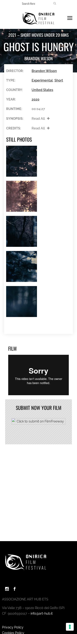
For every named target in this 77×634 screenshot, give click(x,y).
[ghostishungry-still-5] (21, 196)
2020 (35, 99)
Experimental (42, 80)
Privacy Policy (12, 627)
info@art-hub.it (42, 613)
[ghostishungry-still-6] (21, 161)
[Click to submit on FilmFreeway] (38, 423)
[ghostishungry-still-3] (21, 266)
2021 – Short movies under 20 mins (38, 35)
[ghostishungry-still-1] (21, 301)
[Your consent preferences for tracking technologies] (70, 627)
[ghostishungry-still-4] (21, 231)
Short (58, 80)
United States (42, 90)
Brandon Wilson (38, 58)
